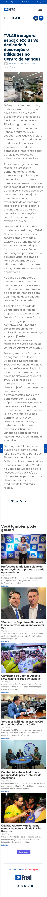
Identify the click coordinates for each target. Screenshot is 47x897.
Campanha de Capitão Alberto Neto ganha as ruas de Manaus (21, 677)
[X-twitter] (7, 18)
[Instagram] (10, 18)
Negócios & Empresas (26, 63)
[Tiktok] (16, 18)
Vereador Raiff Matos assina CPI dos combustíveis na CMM (22, 723)
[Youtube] (19, 18)
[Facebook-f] (5, 18)
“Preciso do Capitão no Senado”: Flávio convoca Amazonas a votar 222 (22, 625)
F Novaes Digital (31, 870)
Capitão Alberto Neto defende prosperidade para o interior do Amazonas (21, 775)
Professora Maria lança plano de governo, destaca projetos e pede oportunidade (22, 569)
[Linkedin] (13, 18)
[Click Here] (41, 18)
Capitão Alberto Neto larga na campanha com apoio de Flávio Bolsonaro (21, 828)
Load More (23, 852)
